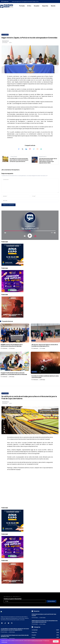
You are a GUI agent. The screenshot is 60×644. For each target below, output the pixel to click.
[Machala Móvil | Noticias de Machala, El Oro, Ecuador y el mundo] (6, 6)
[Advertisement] (30, 20)
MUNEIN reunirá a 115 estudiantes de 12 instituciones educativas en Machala (11, 345)
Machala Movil (5, 41)
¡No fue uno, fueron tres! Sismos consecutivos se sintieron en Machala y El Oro (44, 345)
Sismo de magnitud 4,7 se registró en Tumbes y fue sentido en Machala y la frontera (30, 1)
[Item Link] (14, 332)
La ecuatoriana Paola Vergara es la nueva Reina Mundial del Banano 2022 (15, 635)
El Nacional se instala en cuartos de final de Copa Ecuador (44, 614)
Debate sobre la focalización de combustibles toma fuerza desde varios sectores (45, 621)
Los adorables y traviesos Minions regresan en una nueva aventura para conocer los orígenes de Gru (15, 629)
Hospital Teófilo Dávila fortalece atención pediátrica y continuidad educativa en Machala (14, 373)
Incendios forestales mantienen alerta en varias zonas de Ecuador (45, 376)
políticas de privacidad (37, 640)
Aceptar (56, 641)
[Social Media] (2, 623)
